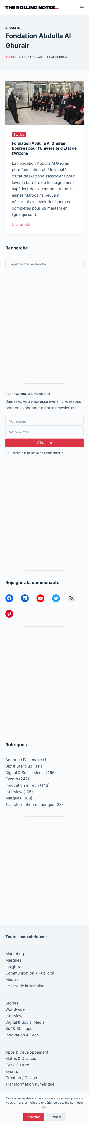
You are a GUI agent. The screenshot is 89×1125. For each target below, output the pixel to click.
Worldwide (15, 1009)
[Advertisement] (44, 330)
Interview (13, 792)
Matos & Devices (20, 1058)
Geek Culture (17, 1065)
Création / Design (21, 1077)
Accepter (34, 1117)
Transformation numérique (29, 804)
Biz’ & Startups (18, 1028)
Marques (13, 798)
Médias (11, 979)
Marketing (14, 953)
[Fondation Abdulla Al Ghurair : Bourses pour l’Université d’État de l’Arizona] (44, 103)
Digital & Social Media (24, 772)
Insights (12, 966)
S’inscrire (44, 442)
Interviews (14, 1016)
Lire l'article (21, 224)
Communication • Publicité (29, 973)
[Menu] (82, 7)
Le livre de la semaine (24, 986)
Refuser (56, 1117)
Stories (19, 134)
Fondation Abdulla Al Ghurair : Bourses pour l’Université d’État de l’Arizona (44, 148)
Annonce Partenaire (23, 759)
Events (11, 779)
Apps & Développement (26, 1052)
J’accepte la (37, 452)
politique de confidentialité (45, 452)
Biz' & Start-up (18, 766)
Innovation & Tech (22, 785)
